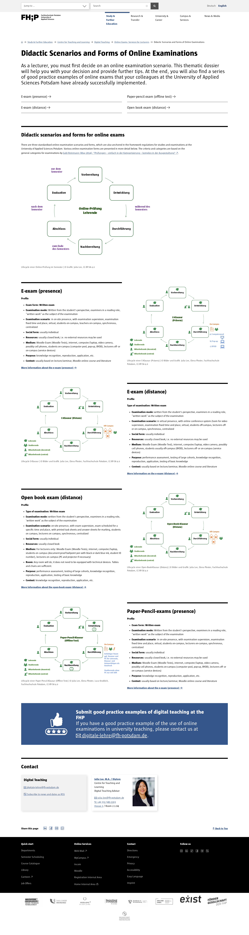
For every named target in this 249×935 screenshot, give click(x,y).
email (56, 828)
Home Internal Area (84, 884)
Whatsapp (62, 828)
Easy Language (135, 876)
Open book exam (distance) (146, 107)
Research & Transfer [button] (137, 18)
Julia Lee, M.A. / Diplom (107, 779)
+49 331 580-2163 (106, 802)
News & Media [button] (212, 16)
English (222, 6)
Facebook (50, 828)
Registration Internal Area (88, 877)
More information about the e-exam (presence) (47, 368)
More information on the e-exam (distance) (151, 473)
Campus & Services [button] (185, 18)
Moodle (78, 871)
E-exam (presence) (34, 96)
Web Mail (79, 851)
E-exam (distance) (33, 107)
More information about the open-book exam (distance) (52, 587)
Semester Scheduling (32, 857)
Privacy (131, 863)
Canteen (25, 877)
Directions (132, 850)
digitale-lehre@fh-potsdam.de (114, 735)
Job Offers (26, 883)
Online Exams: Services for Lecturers (131, 42)
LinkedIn (45, 828)
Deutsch (211, 6)
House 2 (98, 806)
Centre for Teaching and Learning (73, 42)
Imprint (131, 883)
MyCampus (80, 858)
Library (24, 870)
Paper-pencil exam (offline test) (149, 96)
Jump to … (29, 6)
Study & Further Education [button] (111, 20)
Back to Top (221, 828)
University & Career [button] (161, 18)
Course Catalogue (30, 863)
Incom (77, 864)
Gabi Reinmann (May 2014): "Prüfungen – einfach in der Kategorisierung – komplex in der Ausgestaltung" (119, 153)
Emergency (133, 857)
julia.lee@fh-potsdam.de (111, 798)
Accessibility (133, 870)
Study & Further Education (40, 42)
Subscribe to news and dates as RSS (46, 794)
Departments (28, 850)
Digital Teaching (102, 42)
